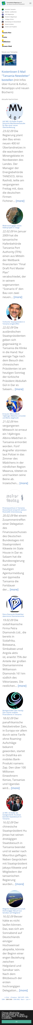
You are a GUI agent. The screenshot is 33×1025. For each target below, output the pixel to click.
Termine (4, 37)
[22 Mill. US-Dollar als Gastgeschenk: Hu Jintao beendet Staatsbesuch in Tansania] (15, 802)
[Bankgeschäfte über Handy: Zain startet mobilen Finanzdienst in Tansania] (15, 700)
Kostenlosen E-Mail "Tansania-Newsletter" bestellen (16, 76)
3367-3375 (21, 997)
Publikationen (6, 42)
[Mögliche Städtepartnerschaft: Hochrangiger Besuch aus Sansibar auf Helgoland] (15, 899)
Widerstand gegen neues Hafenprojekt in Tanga (12, 226)
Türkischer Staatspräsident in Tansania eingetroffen (14, 323)
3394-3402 (16, 999)
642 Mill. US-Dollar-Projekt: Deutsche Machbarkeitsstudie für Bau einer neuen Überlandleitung (14, 124)
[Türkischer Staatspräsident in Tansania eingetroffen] (15, 312)
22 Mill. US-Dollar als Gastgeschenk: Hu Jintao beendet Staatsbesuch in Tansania (12, 816)
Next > (23, 999)
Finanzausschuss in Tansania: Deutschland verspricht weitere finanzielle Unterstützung (14, 510)
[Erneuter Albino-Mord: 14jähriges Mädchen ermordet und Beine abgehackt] (15, 404)
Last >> (28, 999)
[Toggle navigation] (30, 3)
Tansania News (6, 32)
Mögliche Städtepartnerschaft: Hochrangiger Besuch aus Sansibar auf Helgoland (14, 911)
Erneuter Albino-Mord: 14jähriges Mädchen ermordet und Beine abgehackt (14, 416)
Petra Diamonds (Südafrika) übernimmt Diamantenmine (13, 615)
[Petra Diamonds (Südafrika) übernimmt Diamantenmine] (15, 604)
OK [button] (16, 1022)
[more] (20, 201)
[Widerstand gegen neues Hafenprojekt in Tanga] (15, 215)
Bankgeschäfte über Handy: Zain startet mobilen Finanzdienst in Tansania (13, 712)
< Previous (13, 997)
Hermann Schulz (7, 46)
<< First (6, 997)
